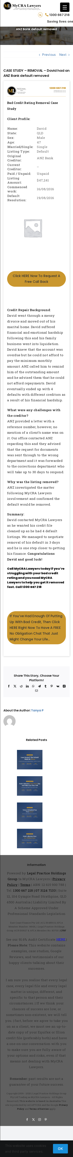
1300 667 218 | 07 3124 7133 (34, 890)
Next (62, 55)
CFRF (63, 930)
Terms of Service (39, 1108)
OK (60, 1149)
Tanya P (37, 710)
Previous (49, 55)
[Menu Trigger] (64, 7)
